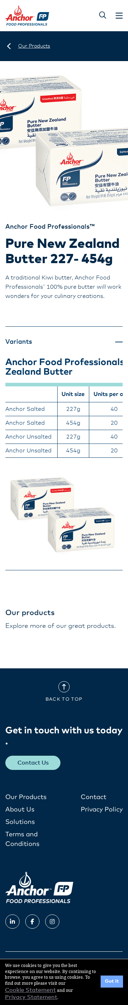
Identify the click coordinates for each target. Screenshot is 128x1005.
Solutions (20, 822)
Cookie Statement (30, 990)
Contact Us (33, 763)
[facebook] (32, 921)
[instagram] (52, 921)
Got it (112, 981)
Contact (93, 797)
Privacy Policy (102, 809)
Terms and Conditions (22, 839)
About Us (19, 809)
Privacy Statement (31, 997)
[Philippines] (8, 46)
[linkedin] (12, 921)
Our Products (26, 797)
